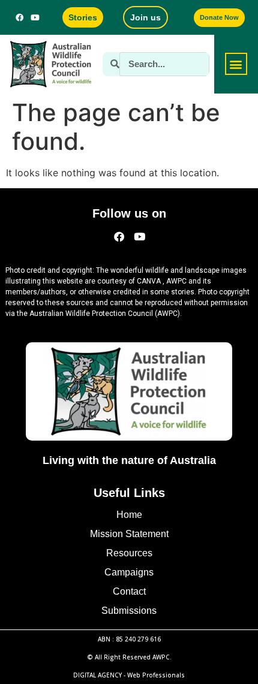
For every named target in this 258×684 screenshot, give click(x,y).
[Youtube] (35, 17)
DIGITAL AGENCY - (129, 675)
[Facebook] (19, 17)
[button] (236, 64)
